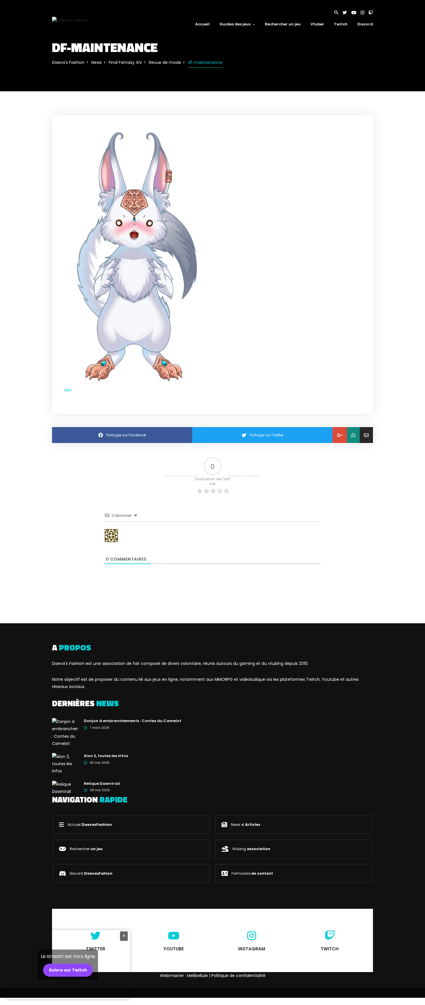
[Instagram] (365, 12)
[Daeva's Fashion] (70, 20)
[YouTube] (356, 12)
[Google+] (339, 435)
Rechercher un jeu (283, 24)
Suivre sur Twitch (68, 970)
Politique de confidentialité (238, 975)
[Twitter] (347, 12)
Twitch (341, 24)
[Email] (366, 435)
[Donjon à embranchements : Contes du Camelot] (65, 732)
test (68, 390)
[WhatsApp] (353, 435)
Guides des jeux (235, 24)
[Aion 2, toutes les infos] (65, 764)
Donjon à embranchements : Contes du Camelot (132, 721)
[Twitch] (371, 12)
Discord (365, 24)
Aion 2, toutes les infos (106, 756)
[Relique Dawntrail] (65, 788)
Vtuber (317, 24)
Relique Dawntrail (102, 783)
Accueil (202, 24)
